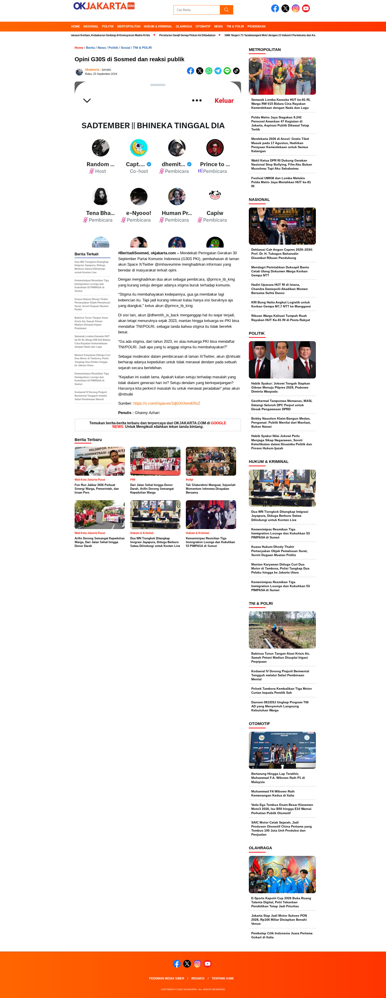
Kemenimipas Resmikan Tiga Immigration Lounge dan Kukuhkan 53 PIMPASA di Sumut (280, 533)
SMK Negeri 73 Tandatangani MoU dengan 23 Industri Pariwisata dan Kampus (250, 35)
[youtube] (306, 11)
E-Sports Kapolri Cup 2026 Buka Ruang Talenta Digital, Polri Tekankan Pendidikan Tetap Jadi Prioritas (281, 902)
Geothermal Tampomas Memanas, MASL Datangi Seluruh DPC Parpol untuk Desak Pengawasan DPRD (282, 405)
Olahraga (184, 26)
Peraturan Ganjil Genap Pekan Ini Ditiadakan (164, 35)
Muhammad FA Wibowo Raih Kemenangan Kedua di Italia (273, 793)
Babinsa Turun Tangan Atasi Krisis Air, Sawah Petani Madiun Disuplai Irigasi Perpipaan (280, 657)
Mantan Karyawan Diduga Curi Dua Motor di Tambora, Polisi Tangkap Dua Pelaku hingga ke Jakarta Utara (280, 568)
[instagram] (296, 11)
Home (75, 26)
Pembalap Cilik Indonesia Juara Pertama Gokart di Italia (282, 935)
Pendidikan (256, 26)
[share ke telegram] (219, 73)
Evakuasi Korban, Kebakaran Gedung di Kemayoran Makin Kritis (86, 35)
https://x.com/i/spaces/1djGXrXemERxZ (166, 403)
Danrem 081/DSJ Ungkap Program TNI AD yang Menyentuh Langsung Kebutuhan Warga (279, 706)
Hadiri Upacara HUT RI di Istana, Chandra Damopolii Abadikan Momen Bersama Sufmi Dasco (279, 288)
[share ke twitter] (200, 73)
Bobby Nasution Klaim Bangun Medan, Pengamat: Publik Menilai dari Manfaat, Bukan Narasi (281, 422)
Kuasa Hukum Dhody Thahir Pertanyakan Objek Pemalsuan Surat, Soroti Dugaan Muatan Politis (279, 551)
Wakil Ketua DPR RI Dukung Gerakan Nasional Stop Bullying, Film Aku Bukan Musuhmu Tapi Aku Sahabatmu (281, 164)
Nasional (91, 26)
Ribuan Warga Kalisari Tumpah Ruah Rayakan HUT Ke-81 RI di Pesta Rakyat (280, 317)
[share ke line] (228, 73)
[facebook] (276, 11)
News (218, 26)
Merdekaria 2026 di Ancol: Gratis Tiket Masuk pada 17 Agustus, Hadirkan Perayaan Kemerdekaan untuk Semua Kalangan (280, 145)
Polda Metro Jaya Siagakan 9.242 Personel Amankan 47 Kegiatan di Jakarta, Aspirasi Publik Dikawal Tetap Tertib (280, 123)
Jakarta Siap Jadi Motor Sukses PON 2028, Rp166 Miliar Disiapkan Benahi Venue (279, 919)
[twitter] (286, 11)
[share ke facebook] (191, 73)
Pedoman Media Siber (166, 978)
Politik (108, 26)
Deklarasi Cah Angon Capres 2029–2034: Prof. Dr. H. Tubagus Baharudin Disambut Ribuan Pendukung (282, 253)
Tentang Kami (223, 978)
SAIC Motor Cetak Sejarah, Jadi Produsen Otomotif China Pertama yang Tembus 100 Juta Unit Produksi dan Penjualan (281, 828)
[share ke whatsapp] (209, 73)
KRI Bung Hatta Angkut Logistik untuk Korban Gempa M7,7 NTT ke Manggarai (281, 304)
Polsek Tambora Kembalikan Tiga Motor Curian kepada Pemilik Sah (281, 690)
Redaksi (197, 978)
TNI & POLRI (235, 26)
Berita (90, 47)
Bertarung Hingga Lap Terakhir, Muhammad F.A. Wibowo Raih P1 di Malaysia (278, 778)
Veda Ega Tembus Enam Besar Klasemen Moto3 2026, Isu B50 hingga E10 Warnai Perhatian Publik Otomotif (282, 809)
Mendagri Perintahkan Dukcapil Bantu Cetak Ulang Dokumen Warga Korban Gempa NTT (280, 271)
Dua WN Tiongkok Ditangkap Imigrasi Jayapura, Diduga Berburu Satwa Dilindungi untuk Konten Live (279, 515)
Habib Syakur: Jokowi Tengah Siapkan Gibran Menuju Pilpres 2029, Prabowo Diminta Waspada (280, 387)
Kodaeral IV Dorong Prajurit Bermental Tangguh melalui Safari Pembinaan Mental (280, 675)
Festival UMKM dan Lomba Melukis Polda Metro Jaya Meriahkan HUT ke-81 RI (281, 182)
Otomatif (203, 26)
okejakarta (92, 69)
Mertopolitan (128, 26)
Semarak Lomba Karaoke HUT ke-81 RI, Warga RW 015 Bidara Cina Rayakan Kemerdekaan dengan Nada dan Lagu (280, 103)
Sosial (125, 47)
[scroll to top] (371, 991)
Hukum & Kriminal (158, 26)
